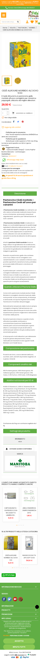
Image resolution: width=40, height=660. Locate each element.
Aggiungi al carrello (22, 113)
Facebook (4, 599)
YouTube (15, 599)
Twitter (9, 599)
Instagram (26, 599)
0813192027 (12, 156)
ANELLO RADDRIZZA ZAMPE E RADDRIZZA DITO (29, 510)
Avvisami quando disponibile (18, 449)
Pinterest (20, 599)
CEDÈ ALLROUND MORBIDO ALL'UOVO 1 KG (11, 557)
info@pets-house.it (15, 166)
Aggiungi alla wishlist (11, 127)
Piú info (6, 636)
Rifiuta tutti (19, 647)
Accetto (19, 641)
